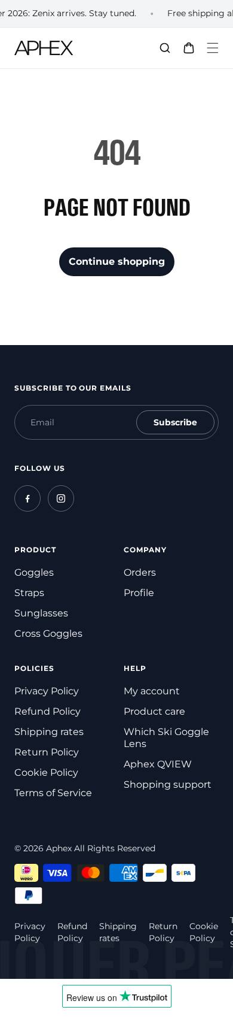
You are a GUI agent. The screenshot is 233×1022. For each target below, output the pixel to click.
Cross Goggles (48, 633)
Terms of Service (53, 793)
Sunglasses (41, 613)
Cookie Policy (46, 772)
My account (152, 691)
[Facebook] (27, 498)
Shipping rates (49, 731)
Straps (29, 592)
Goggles (34, 572)
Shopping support (167, 784)
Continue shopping (117, 261)
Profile (139, 592)
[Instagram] (61, 498)
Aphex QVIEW (158, 764)
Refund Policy (47, 711)
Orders (140, 572)
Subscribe (175, 422)
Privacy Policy (46, 691)
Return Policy (46, 752)
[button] (212, 48)
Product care (154, 711)
